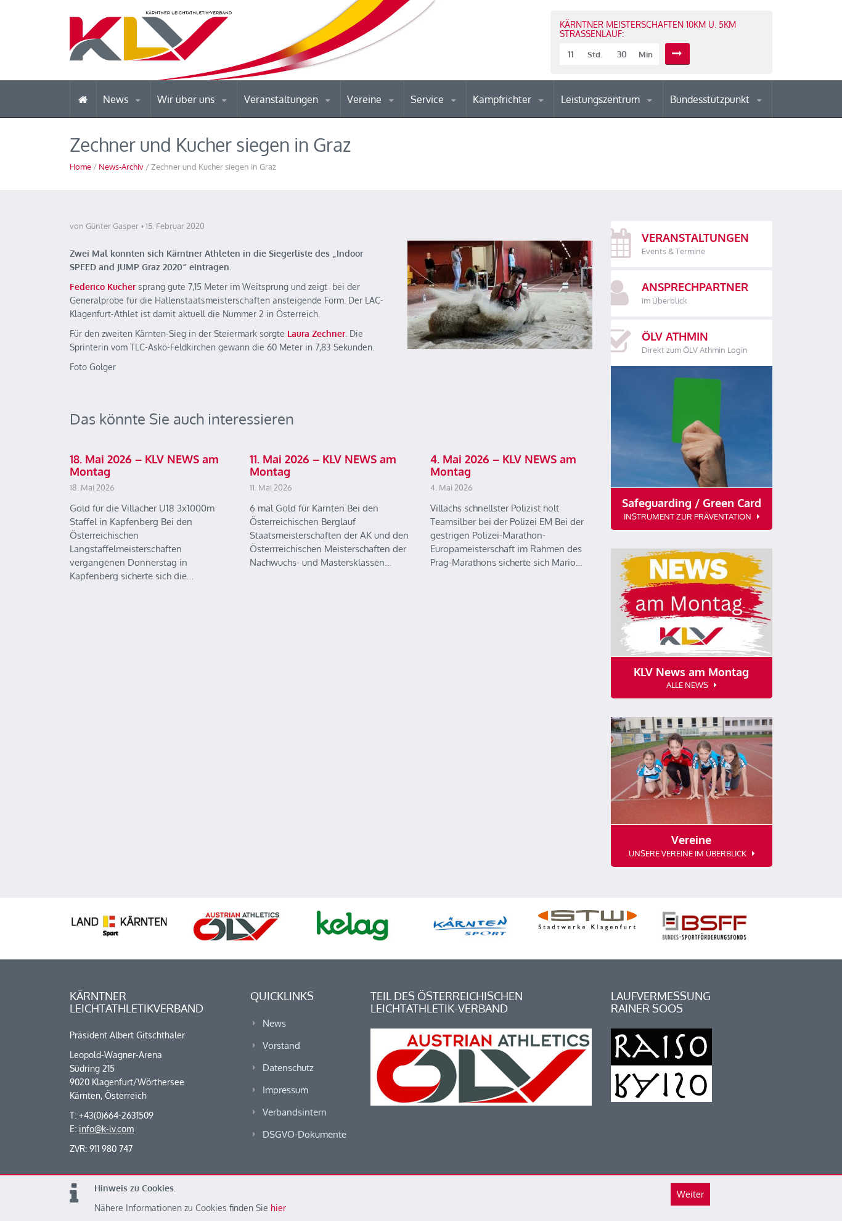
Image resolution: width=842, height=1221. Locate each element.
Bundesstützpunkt (711, 99)
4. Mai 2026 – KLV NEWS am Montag (503, 465)
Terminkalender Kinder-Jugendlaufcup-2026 (296, 113)
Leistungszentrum (601, 99)
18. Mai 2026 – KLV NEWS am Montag (144, 465)
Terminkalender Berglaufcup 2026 (297, 116)
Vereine (365, 99)
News (117, 99)
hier (278, 1207)
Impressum (285, 1090)
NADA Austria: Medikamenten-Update (207, 112)
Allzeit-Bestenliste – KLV (460, 113)
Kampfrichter (503, 99)
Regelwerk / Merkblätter (524, 113)
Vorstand (210, 116)
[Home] (83, 99)
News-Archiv (121, 167)
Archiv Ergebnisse (463, 116)
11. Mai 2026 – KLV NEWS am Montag (323, 465)
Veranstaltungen (282, 99)
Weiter (690, 1194)
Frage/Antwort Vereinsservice (400, 116)
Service (428, 99)
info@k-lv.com (106, 1129)
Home (80, 167)
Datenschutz (288, 1068)
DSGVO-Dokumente (304, 1134)
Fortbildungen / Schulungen (526, 116)
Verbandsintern (295, 1112)
